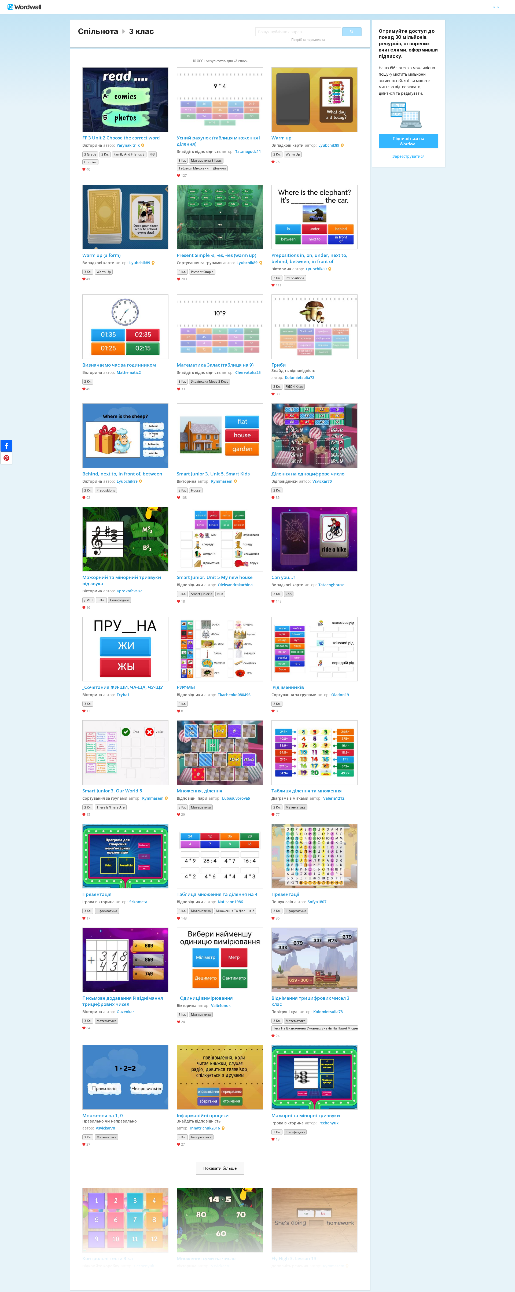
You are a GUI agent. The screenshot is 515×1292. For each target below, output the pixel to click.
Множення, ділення (199, 791)
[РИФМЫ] (220, 649)
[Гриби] (314, 326)
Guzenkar (125, 1011)
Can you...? (283, 577)
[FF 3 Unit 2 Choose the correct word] (125, 99)
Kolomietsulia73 (299, 377)
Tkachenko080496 (234, 694)
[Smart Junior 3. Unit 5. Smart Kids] (220, 435)
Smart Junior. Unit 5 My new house (215, 577)
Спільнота (98, 31)
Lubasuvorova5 (236, 798)
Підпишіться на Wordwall (408, 141)
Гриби (278, 365)
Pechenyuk (328, 1122)
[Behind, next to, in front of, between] (125, 435)
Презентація (97, 894)
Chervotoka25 (248, 372)
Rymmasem (221, 481)
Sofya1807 (317, 901)
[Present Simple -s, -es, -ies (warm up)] (220, 217)
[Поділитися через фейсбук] (6, 446)
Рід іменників (287, 687)
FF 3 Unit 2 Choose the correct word (121, 138)
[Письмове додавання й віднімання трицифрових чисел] (125, 960)
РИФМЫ (186, 687)
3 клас (141, 31)
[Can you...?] (314, 539)
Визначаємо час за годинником (119, 365)
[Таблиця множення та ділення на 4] (220, 856)
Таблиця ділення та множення (306, 791)
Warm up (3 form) (101, 255)
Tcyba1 (123, 694)
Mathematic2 (129, 372)
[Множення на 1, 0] (125, 1077)
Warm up (281, 138)
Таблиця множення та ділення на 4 (217, 894)
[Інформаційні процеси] (220, 1077)
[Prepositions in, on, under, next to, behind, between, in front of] (314, 217)
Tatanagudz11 (248, 151)
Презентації (285, 894)
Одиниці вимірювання (205, 998)
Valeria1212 (333, 798)
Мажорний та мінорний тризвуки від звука (122, 580)
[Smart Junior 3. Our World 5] (125, 752)
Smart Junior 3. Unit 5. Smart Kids (213, 474)
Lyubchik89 (328, 145)
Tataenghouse (331, 584)
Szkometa (138, 901)
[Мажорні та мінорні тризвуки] (314, 1077)
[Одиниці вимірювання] (220, 960)
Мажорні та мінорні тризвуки (305, 1115)
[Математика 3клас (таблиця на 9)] (220, 326)
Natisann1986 (230, 901)
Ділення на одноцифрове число (307, 474)
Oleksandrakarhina (235, 584)
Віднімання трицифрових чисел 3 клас (311, 1001)
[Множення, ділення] (220, 752)
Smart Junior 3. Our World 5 (112, 791)
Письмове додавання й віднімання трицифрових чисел (123, 1001)
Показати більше (220, 1168)
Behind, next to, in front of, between (122, 474)
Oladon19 (340, 694)
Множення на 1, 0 (102, 1115)
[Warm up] (314, 99)
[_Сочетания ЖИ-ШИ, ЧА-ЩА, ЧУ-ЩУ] (125, 649)
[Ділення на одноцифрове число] (314, 435)
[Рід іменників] (314, 649)
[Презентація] (125, 856)
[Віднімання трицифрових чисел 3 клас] (314, 960)
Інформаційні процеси (203, 1115)
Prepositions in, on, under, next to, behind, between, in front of (309, 258)
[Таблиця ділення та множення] (314, 752)
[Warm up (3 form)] (125, 217)
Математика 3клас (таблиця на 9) (215, 365)
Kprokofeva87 (129, 590)
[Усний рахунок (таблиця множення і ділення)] (220, 99)
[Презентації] (314, 856)
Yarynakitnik (128, 145)
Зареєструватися (408, 156)
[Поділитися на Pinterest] (6, 458)
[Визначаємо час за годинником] (125, 326)
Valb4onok (221, 1005)
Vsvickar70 (322, 481)
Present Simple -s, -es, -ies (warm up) (216, 255)
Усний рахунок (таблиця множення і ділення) (219, 141)
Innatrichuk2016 (205, 1128)
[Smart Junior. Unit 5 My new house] (220, 539)
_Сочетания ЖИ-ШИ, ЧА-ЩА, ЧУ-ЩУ (123, 687)
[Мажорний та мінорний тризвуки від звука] (125, 539)
